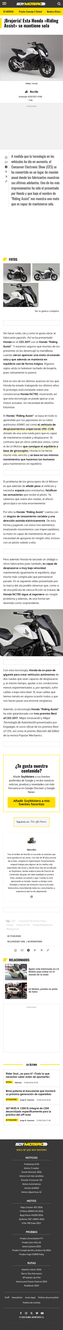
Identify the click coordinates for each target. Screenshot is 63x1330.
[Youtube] (42, 1313)
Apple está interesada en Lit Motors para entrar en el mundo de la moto (44, 972)
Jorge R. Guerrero (27, 1100)
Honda (9, 925)
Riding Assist (12, 929)
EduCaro (18, 1082)
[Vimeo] (36, 1313)
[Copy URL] (6, 181)
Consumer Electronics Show (32, 921)
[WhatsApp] (6, 157)
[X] (6, 176)
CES (13, 921)
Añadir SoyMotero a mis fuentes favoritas (31, 802)
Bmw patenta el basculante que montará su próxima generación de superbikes (30, 1092)
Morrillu (34, 92)
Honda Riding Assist (42, 925)
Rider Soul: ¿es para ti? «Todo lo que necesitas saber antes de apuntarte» (28, 1075)
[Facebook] (6, 171)
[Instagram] (31, 896)
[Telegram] (6, 166)
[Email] (6, 161)
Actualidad (14, 936)
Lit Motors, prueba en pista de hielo (43, 990)
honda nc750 (23, 925)
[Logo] (31, 3)
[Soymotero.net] (31, 1144)
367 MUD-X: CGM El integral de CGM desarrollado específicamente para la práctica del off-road (28, 1111)
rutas (8, 1082)
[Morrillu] (27, 92)
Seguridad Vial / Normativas (24, 941)
